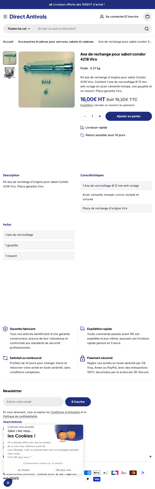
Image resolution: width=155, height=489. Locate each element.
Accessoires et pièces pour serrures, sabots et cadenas (56, 41)
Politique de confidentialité (20, 416)
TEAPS (14, 478)
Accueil (8, 41)
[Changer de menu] (5, 16)
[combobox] (77, 28)
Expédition (86, 105)
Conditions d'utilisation (65, 412)
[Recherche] (146, 28)
